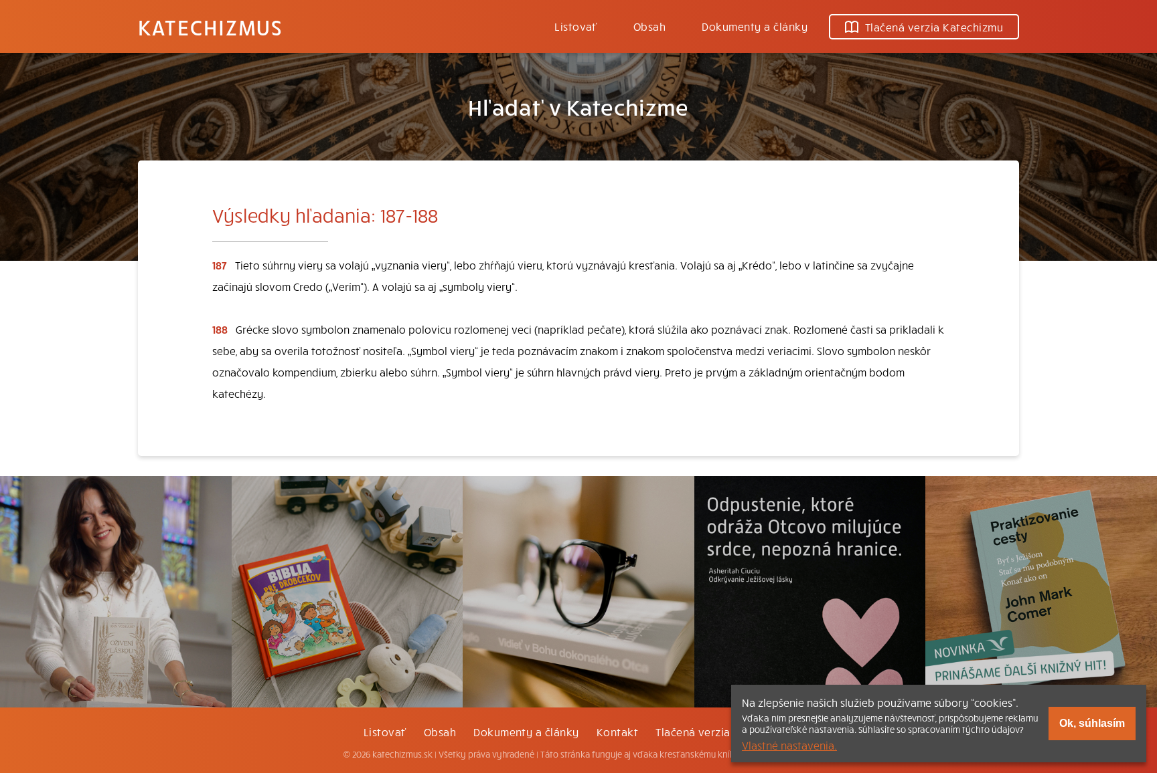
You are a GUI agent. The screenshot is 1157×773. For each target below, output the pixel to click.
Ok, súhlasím (1092, 723)
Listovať (575, 26)
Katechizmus (210, 26)
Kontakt (617, 731)
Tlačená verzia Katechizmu (934, 26)
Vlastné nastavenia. (789, 745)
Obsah (649, 26)
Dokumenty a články (754, 26)
